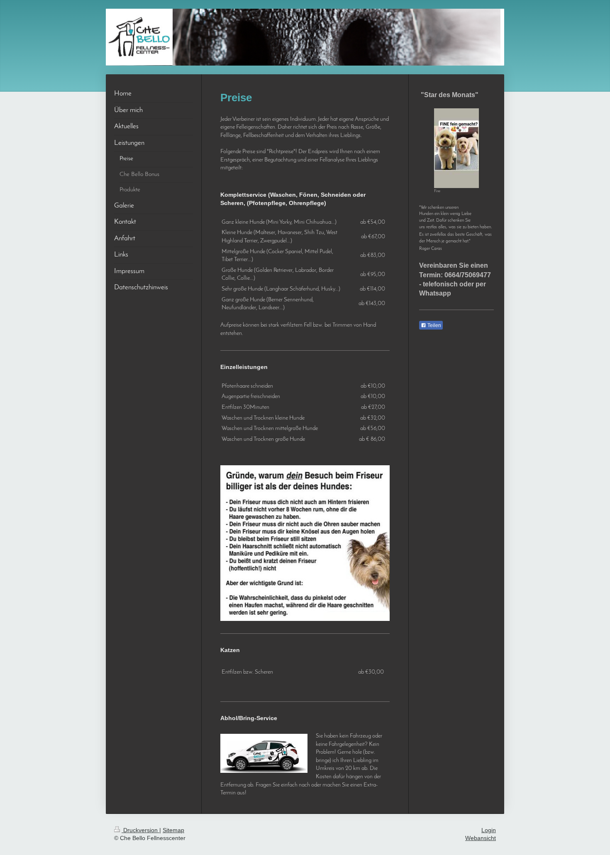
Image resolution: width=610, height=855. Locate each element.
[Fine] (456, 148)
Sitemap (173, 830)
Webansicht (480, 838)
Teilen (433, 325)
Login (488, 830)
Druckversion (140, 830)
